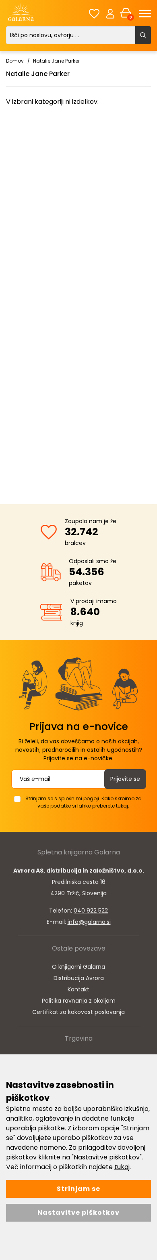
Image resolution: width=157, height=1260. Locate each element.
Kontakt (78, 989)
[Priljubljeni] (94, 13)
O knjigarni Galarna (78, 967)
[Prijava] (110, 13)
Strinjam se (78, 1188)
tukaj (122, 1167)
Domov (15, 60)
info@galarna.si (89, 922)
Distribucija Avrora (79, 978)
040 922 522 (91, 911)
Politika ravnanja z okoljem (79, 1001)
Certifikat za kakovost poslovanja (78, 1012)
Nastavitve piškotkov (78, 1212)
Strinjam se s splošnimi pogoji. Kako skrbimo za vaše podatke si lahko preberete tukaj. (83, 802)
